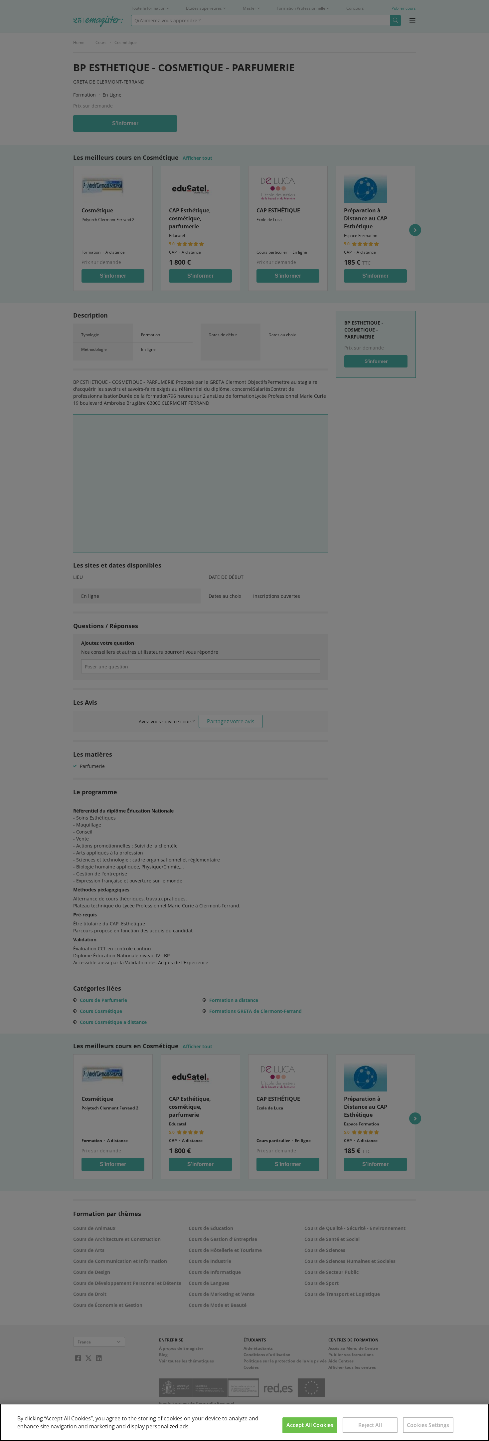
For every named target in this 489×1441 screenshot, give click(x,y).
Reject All (370, 1425)
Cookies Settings (428, 1425)
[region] (244, 1422)
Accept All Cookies (310, 1425)
